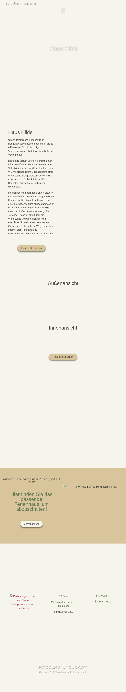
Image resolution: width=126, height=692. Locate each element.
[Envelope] (68, 547)
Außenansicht (63, 283)
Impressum (102, 595)
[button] (63, 10)
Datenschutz (102, 601)
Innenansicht (63, 328)
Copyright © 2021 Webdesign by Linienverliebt (63, 672)
